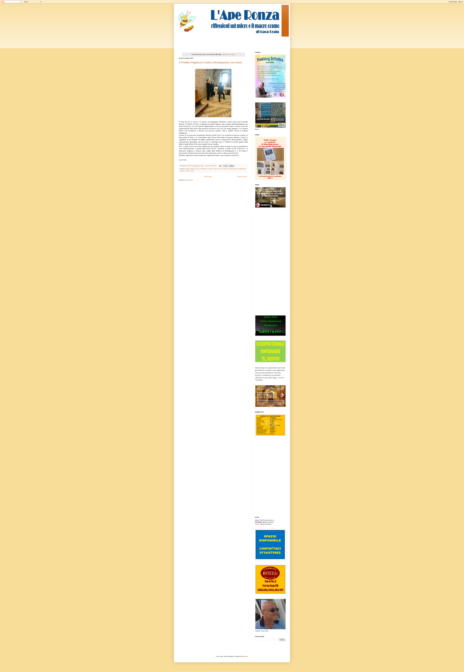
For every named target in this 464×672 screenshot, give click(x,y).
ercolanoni (225, 168)
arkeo (197, 168)
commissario (203, 168)
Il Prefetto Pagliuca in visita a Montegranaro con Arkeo (210, 62)
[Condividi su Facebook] (231, 166)
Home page (208, 176)
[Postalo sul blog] (226, 166)
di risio (219, 168)
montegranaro (242, 168)
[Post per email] (219, 165)
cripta (215, 168)
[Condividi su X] (228, 166)
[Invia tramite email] (224, 166)
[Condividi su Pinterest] (233, 166)
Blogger (245, 656)
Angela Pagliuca (190, 168)
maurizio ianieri (232, 168)
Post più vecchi (242, 176)
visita (192, 171)
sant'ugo (187, 171)
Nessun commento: (211, 165)
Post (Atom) (189, 180)
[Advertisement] (223, 42)
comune (210, 168)
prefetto (182, 171)
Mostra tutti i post (229, 54)
